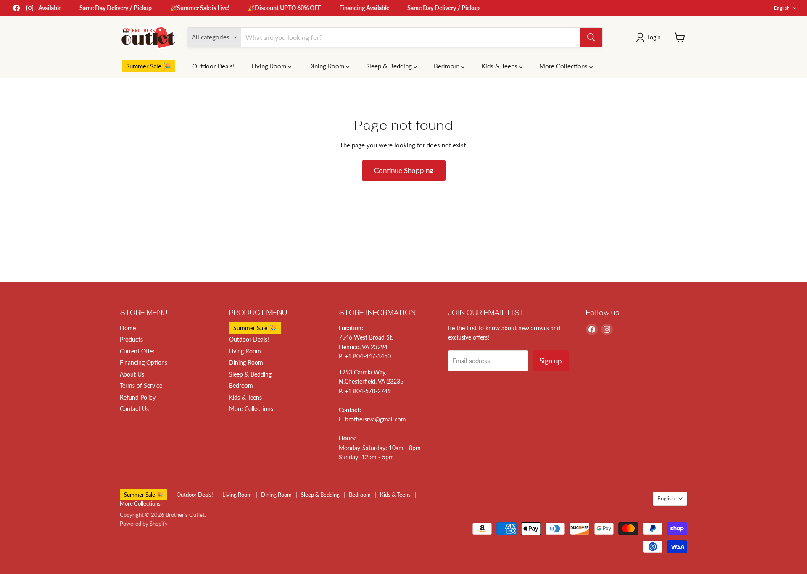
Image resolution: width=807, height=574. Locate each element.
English (782, 8)
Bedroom (447, 66)
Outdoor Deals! (213, 66)
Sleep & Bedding (390, 66)
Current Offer (137, 351)
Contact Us (134, 408)
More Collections (564, 66)
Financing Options (143, 362)
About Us (132, 374)
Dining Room (327, 66)
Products (131, 339)
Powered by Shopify (144, 523)
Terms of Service (141, 385)
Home (128, 328)
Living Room (269, 66)
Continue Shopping (403, 170)
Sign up (550, 360)
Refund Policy (138, 397)
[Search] (591, 37)
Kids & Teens (500, 66)
